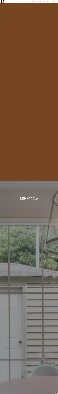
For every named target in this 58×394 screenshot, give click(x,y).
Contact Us (55, 1)
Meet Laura (33, 1)
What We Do (43, 1)
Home (29, 1)
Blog (51, 1)
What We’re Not (38, 1)
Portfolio (47, 1)
